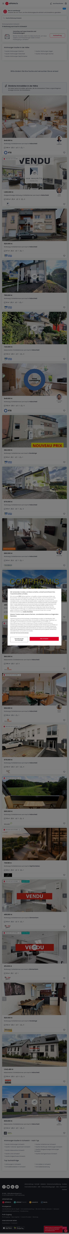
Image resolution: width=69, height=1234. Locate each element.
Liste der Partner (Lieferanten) (19, 633)
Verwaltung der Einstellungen (19, 639)
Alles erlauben (44, 638)
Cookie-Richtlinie (28, 611)
